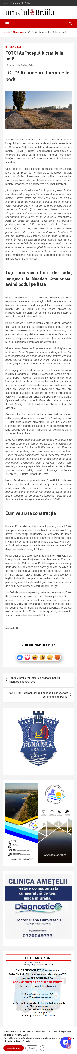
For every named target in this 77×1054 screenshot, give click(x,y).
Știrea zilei (13, 46)
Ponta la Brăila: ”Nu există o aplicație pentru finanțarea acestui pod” (34, 679)
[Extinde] (67, 878)
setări (29, 1041)
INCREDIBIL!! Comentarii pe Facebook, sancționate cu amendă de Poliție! (38, 694)
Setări (32, 1048)
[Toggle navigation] (7, 23)
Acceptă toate (13, 1048)
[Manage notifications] (68, 1046)
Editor (32, 65)
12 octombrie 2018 (16, 65)
